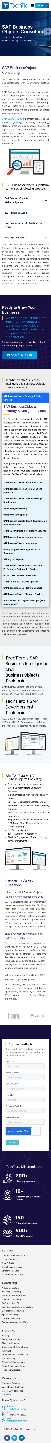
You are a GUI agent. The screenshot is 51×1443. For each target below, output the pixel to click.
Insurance (6, 1350)
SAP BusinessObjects (13, 118)
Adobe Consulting (10, 1288)
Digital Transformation (12, 1267)
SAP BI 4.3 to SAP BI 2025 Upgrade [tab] (20, 581)
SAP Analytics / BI (10, 1303)
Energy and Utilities (11, 1339)
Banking (5, 1335)
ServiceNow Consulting (13, 1310)
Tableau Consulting (11, 1318)
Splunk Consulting (10, 1314)
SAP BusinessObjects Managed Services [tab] (23, 594)
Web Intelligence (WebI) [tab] (15, 508)
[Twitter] (14, 1438)
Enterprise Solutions (11, 1270)
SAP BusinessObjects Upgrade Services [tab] (22, 537)
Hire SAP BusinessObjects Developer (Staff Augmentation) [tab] (24, 602)
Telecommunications (11, 1370)
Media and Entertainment (13, 1362)
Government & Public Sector (15, 1347)
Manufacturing (9, 1358)
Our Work (6, 1394)
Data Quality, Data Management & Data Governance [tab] (22, 551)
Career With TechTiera (12, 1391)
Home (4, 37)
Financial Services (10, 1343)
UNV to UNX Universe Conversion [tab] (19, 575)
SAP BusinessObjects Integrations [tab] (20, 543)
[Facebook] (7, 1438)
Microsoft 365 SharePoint (14, 1295)
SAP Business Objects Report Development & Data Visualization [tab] (25, 523)
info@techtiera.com (17, 1420)
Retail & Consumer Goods (14, 1366)
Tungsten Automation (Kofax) (16, 1322)
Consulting (17, 37)
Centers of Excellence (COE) (15, 1255)
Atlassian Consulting (11, 1291)
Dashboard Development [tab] (15, 514)
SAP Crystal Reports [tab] (13, 559)
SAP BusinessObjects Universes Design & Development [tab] (23, 500)
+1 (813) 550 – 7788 (16, 1409)
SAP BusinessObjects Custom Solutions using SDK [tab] (22, 491)
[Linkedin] (22, 1438)
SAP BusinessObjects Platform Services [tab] (22, 482)
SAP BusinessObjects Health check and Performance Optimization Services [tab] (22, 567)
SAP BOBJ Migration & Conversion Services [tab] (24, 531)
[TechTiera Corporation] (18, 5)
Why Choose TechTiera (13, 1387)
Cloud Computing (10, 1259)
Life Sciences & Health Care (15, 1354)
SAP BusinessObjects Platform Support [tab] (22, 588)
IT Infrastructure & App (12, 1274)
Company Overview (11, 1383)
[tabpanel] (25, 441)
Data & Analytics (9, 1263)
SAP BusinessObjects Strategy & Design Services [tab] (22, 398)
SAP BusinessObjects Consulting (17, 1307)
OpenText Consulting (11, 1299)
